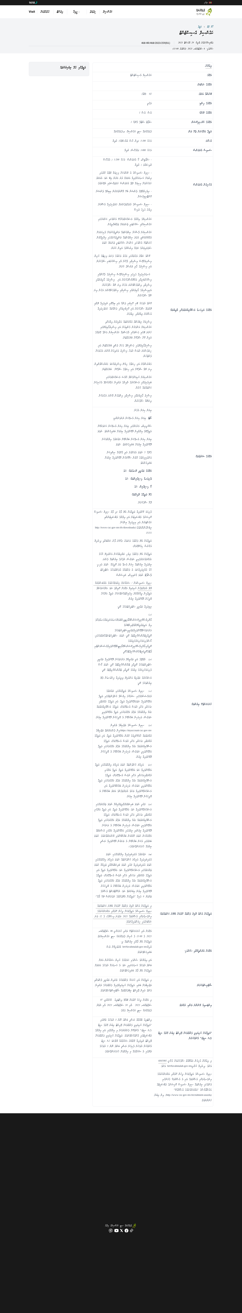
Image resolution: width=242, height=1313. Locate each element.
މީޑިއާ (75, 11)
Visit (32, 11)
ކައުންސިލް (107, 11)
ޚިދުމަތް (93, 11)
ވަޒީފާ (200, 27)
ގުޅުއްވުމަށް (44, 11)
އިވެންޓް (60, 11)
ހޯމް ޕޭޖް (210, 27)
